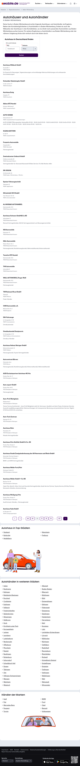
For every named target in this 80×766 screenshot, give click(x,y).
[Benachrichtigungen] (70, 3)
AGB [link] (11, 750)
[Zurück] (15, 518)
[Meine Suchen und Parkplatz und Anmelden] (75, 3)
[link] (10, 306)
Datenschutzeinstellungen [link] (38, 750)
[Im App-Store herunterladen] (49, 762)
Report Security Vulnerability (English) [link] (13, 752)
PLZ (8, 45)
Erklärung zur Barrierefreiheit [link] (57, 750)
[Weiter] (65, 518)
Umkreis (24, 45)
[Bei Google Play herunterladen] (62, 762)
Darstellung (19, 758)
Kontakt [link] (16, 750)
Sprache (4, 758)
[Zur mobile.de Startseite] (17, 3)
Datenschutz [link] (24, 750)
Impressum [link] (5, 750)
